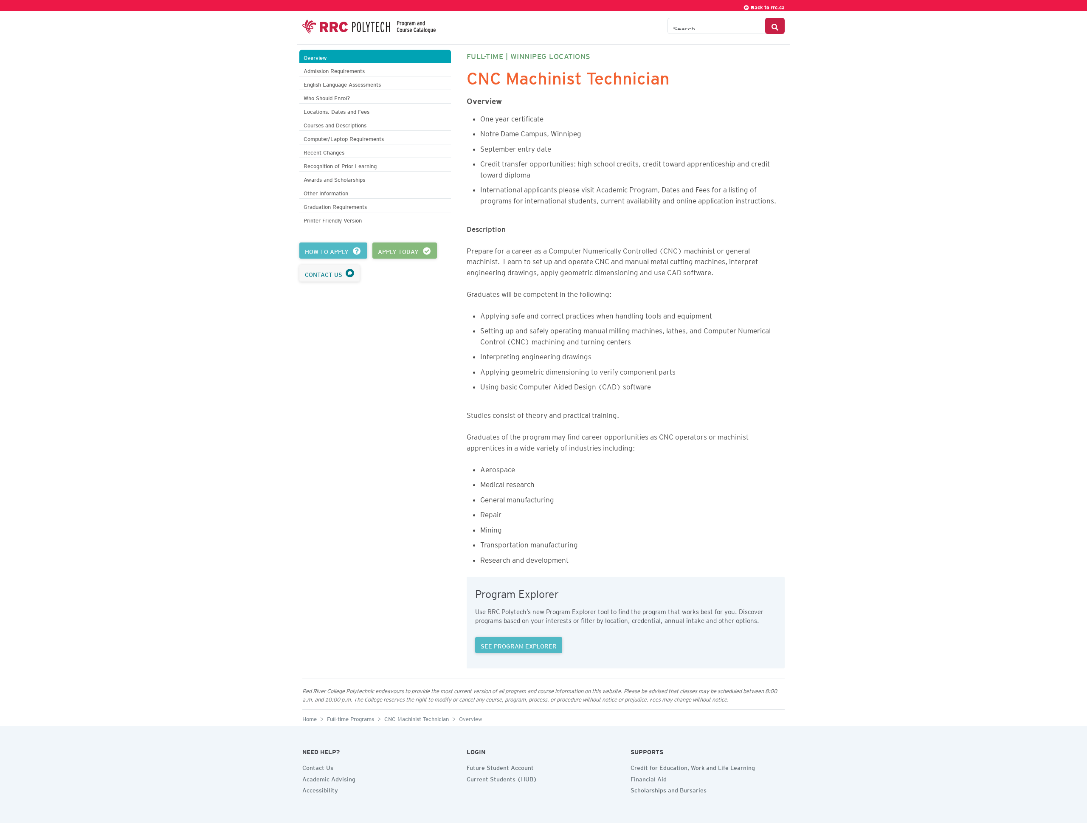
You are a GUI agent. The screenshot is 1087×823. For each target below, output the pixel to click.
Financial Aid (649, 778)
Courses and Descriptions (335, 124)
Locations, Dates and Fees (336, 111)
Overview (315, 57)
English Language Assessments (342, 83)
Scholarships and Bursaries (669, 789)
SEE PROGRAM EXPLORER (519, 645)
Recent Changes (324, 151)
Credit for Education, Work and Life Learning (693, 766)
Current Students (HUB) (502, 778)
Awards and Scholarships (334, 178)
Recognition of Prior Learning (340, 165)
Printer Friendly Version (333, 219)
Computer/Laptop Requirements (344, 138)
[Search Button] (775, 26)
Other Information (326, 192)
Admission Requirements (334, 70)
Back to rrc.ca (767, 6)
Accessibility (320, 789)
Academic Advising (328, 778)
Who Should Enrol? (327, 97)
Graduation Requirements (335, 206)
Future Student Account (500, 766)
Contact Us (317, 766)
